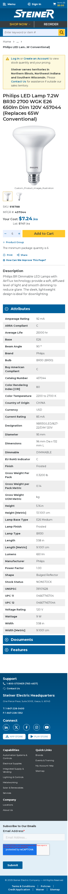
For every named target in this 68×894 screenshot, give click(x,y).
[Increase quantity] (19, 234)
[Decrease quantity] (5, 234)
